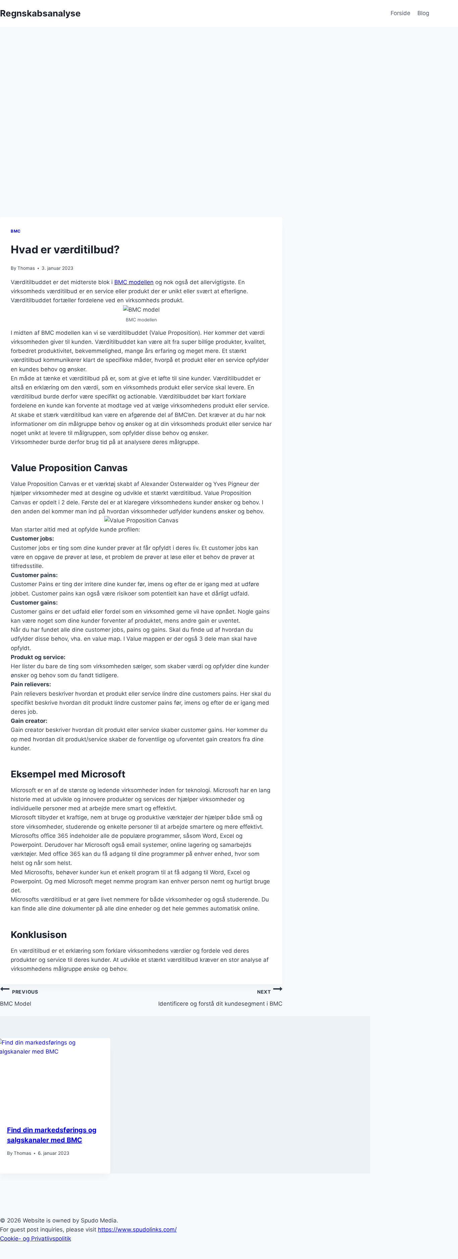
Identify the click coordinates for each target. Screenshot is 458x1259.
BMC (16, 231)
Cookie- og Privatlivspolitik (35, 1238)
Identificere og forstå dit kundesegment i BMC (220, 998)
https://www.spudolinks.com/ (137, 1229)
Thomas (26, 268)
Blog (423, 13)
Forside (400, 13)
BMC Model (19, 998)
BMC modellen (134, 282)
